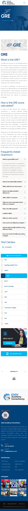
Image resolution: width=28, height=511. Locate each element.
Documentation (6, 464)
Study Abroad (5, 470)
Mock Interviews (6, 467)
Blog (4, 504)
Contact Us (22, 504)
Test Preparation (5, 20)
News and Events (12, 504)
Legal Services (18, 464)
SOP (16, 467)
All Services (5, 461)
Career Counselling (20, 461)
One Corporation (21, 506)
